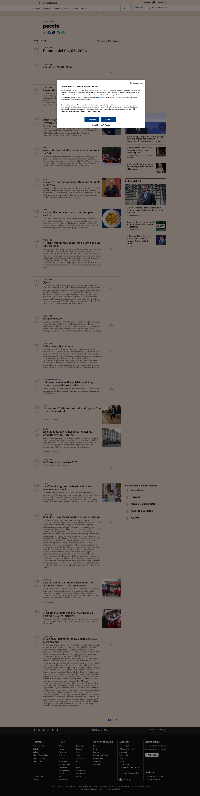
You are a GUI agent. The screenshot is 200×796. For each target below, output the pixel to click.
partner (131, 105)
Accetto (108, 119)
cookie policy (96, 97)
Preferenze (92, 119)
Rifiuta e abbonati (136, 83)
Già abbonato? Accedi (101, 125)
